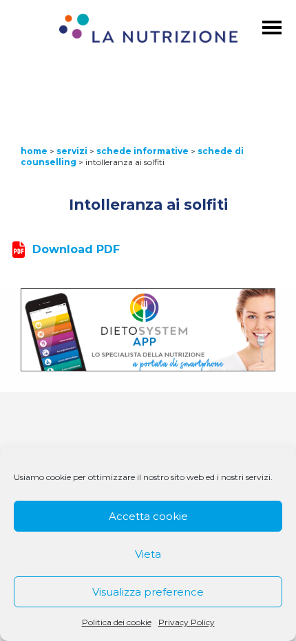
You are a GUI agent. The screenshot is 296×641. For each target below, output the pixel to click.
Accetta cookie (148, 516)
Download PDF (76, 249)
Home (34, 151)
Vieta (148, 554)
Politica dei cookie (116, 622)
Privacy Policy (186, 622)
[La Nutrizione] (148, 30)
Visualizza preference (148, 591)
